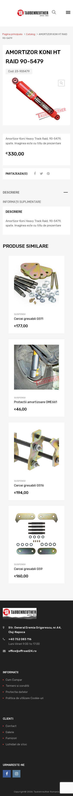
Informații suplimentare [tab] (22, 202)
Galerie (10, 732)
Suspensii (19, 314)
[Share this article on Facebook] (34, 173)
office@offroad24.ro (22, 651)
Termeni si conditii (17, 685)
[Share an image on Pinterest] (47, 173)
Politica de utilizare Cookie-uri (24, 698)
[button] (61, 83)
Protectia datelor (17, 692)
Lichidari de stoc (16, 744)
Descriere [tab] (11, 192)
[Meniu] (68, 13)
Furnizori (11, 738)
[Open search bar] (54, 12)
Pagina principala (12, 34)
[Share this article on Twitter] (41, 173)
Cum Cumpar (14, 679)
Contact (11, 726)
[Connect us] (7, 773)
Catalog (30, 34)
